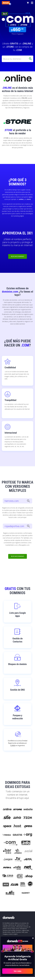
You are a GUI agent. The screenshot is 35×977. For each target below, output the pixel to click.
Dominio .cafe (17, 868)
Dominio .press (27, 826)
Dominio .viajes (17, 851)
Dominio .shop (28, 876)
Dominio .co (22, 885)
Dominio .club (14, 885)
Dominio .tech (27, 818)
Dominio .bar (7, 851)
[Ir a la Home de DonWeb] (6, 3)
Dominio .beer (30, 885)
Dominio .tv (18, 859)
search (30, 59)
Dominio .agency (25, 893)
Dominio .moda (28, 859)
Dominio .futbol (7, 868)
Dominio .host (17, 826)
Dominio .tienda (6, 834)
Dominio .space (7, 826)
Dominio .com (11, 843)
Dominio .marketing (10, 893)
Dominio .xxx (5, 885)
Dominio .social (28, 851)
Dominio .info (26, 843)
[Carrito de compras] (28, 3)
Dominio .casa (7, 876)
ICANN (12, 745)
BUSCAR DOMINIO (17, 256)
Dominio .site (7, 818)
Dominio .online (7, 809)
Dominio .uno (17, 818)
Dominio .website (28, 809)
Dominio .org (28, 834)
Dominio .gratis (17, 834)
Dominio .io (18, 876)
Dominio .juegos (8, 859)
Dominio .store (17, 809)
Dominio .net (27, 868)
